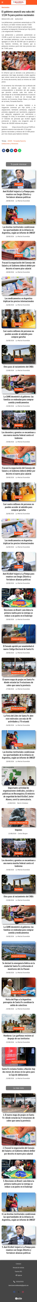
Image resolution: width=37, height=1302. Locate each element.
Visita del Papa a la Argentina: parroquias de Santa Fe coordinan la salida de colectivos (18, 1002)
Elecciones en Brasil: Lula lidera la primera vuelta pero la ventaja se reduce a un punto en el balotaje (18, 612)
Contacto (18, 1264)
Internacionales (18, 603)
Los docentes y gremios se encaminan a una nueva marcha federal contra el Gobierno (18, 435)
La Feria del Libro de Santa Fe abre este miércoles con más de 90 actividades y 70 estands (18, 718)
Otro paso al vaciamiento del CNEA (18, 366)
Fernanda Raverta (19, 141)
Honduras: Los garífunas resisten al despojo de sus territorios (19, 1037)
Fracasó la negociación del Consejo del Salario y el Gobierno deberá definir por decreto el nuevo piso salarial (18, 265)
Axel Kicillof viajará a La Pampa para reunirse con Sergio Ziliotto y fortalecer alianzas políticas (18, 194)
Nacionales (5, 7)
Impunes (18, 829)
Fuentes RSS (18, 1271)
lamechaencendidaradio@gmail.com (18, 1285)
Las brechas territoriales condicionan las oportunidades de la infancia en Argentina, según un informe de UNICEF (18, 229)
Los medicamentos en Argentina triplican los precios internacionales (18, 300)
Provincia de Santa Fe (18, 639)
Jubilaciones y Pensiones (10, 144)
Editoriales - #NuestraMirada (18, 823)
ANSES (10, 141)
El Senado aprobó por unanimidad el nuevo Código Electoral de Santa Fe (18, 648)
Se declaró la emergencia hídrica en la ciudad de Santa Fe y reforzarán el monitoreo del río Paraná (18, 966)
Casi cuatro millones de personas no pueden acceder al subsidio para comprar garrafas (18, 334)
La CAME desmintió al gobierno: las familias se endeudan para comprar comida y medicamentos (19, 399)
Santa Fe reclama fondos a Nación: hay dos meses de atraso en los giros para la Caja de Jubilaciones (18, 1071)
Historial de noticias (18, 1268)
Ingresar (19, 1275)
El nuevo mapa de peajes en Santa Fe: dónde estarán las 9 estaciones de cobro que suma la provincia (18, 682)
